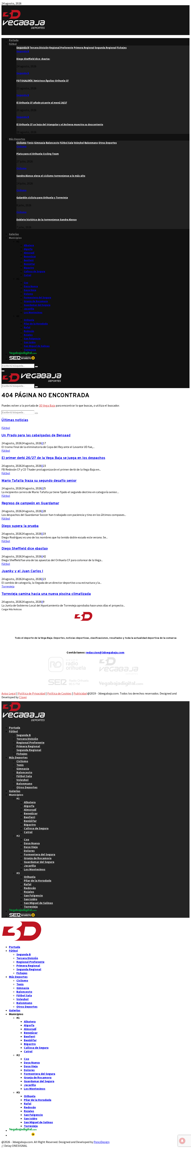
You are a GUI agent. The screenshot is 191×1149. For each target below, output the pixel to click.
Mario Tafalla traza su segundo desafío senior (38, 481)
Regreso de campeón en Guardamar (30, 503)
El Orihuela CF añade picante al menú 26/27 (41, 102)
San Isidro (30, 342)
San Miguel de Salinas (37, 346)
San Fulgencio (32, 338)
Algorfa (28, 249)
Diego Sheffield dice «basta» (33, 58)
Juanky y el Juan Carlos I (22, 571)
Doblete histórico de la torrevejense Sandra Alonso (46, 219)
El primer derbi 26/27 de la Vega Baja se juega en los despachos (53, 458)
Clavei (23, 697)
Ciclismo (21, 146)
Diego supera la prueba (20, 526)
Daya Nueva (31, 286)
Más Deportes (17, 139)
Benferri (29, 260)
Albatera (29, 245)
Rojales (28, 334)
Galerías (14, 234)
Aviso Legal (8, 693)
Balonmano (24, 783)
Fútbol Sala (24, 776)
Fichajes (21, 753)
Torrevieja (30, 349)
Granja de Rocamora (36, 301)
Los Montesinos (33, 312)
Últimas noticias (14, 420)
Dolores (28, 293)
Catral (27, 275)
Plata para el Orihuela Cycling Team (37, 153)
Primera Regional (28, 746)
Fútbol (13, 44)
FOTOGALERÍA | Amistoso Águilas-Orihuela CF (42, 80)
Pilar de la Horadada (36, 323)
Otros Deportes (26, 787)
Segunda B (22, 51)
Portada (13, 40)
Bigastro (29, 267)
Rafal (27, 327)
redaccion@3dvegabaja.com (105, 652)
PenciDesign (101, 1142)
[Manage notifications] (182, 1141)
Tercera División (27, 739)
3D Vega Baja (47, 405)
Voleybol (22, 780)
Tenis (20, 765)
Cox (26, 282)
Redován (29, 331)
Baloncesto (24, 772)
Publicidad (80, 693)
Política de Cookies (59, 693)
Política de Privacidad (31, 693)
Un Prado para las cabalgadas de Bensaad (36, 435)
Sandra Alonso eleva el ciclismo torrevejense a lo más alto (50, 175)
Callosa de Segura (34, 271)
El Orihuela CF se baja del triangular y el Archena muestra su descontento (59, 124)
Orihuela (29, 320)
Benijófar (29, 264)
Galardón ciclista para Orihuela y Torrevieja (42, 197)
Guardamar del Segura (37, 305)
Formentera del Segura (37, 297)
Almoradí (29, 252)
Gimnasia (22, 768)
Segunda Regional (28, 750)
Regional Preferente (30, 742)
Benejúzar (30, 256)
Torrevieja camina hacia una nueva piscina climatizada (46, 594)
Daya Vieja (30, 290)
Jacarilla (29, 308)
